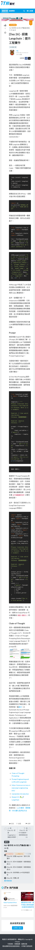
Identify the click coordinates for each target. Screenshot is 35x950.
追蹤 (19, 823)
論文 (20, 707)
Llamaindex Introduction (20, 794)
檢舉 (29, 823)
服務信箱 (24, 944)
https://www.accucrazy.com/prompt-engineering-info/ (21, 788)
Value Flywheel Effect (10, 902)
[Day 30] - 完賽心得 (13, 878)
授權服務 (17, 944)
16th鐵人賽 (13, 47)
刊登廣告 (10, 944)
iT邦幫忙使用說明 (26, 946)
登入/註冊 (30, 11)
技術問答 (12, 11)
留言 (12, 823)
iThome (17, 941)
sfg (17, 50)
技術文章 (5, 11)
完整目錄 (9, 881)
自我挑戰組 (13, 25)
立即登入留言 (17, 928)
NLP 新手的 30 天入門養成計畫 (19, 28)
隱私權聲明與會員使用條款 (11, 946)
